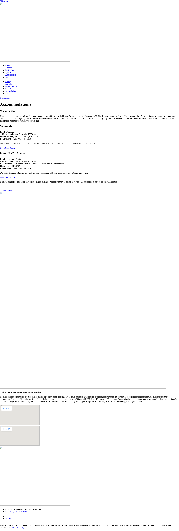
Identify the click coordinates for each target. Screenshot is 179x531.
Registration (5, 98)
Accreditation (10, 75)
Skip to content (6, 1)
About (7, 77)
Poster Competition (13, 70)
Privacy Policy (18, 528)
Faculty (8, 65)
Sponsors (9, 72)
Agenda (8, 68)
